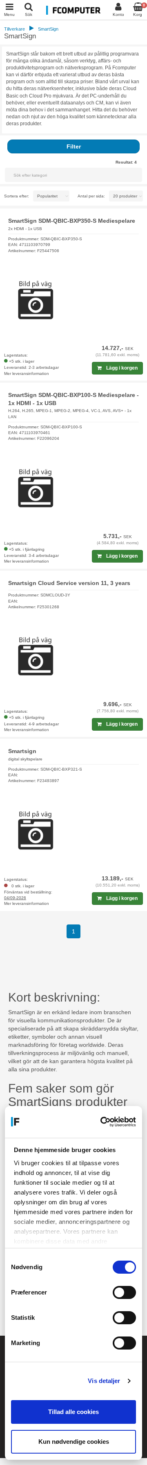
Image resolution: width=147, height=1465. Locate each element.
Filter (74, 146)
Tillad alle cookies (73, 1411)
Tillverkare (14, 29)
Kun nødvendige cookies (73, 1441)
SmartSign (48, 29)
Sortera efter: (16, 196)
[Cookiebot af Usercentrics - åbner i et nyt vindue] (102, 1122)
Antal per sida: (91, 196)
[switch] (124, 1292)
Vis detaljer (104, 1380)
